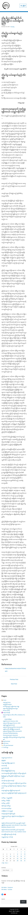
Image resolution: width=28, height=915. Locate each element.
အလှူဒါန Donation (7, 704)
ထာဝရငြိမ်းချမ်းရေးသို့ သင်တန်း (8, 834)
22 (17, 858)
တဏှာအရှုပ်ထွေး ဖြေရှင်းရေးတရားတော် (10, 790)
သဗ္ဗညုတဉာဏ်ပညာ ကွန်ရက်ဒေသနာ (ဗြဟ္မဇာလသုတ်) (12, 817)
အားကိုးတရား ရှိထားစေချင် (7, 780)
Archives (3, 867)
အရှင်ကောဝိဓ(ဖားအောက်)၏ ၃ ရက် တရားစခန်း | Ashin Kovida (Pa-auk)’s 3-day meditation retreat (13, 830)
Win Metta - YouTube (6, 889)
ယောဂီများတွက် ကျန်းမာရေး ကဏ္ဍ (11, 706)
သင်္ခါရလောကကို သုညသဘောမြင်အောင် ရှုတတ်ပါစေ (13, 783)
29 (17, 860)
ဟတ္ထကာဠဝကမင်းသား (6, 757)
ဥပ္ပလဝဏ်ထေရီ (5, 768)
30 (21, 860)
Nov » (6, 863)
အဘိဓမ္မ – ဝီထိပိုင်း (5, 800)
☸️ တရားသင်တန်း (5, 712)
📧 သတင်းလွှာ (4, 747)
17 (24, 856)
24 (24, 858)
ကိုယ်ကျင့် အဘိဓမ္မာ (6, 805)
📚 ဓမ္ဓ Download (5, 741)
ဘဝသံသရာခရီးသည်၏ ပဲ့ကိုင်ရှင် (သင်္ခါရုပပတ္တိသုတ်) (13, 773)
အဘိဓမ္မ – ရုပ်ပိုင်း (5, 803)
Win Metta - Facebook (7, 887)
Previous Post (14, 679)
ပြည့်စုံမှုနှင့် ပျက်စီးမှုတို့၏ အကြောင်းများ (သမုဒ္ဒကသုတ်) (13, 777)
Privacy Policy (6, 710)
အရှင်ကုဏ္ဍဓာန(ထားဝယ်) (9, 725)
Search (3, 899)
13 (10, 856)
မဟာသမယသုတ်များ (6, 808)
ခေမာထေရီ (4, 765)
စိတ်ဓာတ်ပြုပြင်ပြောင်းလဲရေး (8, 770)
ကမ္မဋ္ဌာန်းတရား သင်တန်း (7, 837)
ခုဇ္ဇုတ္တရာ (3, 760)
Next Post (14, 684)
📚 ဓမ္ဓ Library (4, 743)
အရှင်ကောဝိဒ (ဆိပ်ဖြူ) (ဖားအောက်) (11, 729)
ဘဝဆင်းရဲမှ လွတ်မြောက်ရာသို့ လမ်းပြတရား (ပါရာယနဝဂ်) (13, 787)
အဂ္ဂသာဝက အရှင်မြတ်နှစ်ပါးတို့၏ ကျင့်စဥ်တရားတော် (13, 793)
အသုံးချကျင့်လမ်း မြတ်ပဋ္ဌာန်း (8, 813)
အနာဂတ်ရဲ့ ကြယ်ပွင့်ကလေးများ (10, 708)
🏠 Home (3, 700)
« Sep (2, 863)
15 (17, 856)
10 (24, 854)
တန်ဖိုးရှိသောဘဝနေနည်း (7, 811)
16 (21, 856)
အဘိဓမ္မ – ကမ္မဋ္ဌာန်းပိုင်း (6, 798)
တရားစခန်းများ (8, 719)
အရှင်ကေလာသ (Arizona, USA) (10, 721)
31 (24, 860)
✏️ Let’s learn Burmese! (7, 745)
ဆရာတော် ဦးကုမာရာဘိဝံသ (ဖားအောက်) (12, 727)
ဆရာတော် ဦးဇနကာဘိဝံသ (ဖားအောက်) (12, 731)
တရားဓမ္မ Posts (7, 702)
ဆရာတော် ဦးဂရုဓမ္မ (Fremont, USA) (11, 723)
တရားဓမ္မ (12, 26)
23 (21, 858)
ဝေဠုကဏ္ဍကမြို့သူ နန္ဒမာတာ (8, 763)
